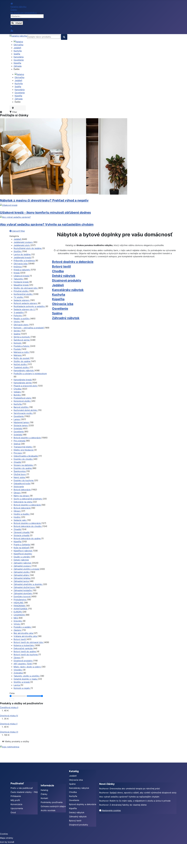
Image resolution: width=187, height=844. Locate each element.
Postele (17, 349)
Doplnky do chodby (23, 459)
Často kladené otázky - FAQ (24, 792)
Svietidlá (18, 428)
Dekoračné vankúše (23, 648)
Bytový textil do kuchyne (26, 654)
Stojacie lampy (21, 425)
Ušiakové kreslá (22, 276)
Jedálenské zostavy (23, 242)
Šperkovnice (20, 471)
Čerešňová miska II (9, 707)
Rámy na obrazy (22, 495)
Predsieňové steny (23, 398)
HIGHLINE (19, 602)
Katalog (44, 790)
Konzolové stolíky (22, 401)
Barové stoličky (21, 407)
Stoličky (18, 251)
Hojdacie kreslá (21, 282)
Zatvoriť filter (18, 231)
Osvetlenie (19, 416)
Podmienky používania (51, 802)
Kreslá (17, 272)
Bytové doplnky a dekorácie (27, 437)
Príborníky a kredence (24, 260)
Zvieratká (18, 673)
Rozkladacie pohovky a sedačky (29, 306)
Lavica (17, 685)
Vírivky (17, 624)
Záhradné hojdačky (23, 590)
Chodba (18, 389)
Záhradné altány (22, 575)
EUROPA (18, 611)
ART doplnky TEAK (23, 663)
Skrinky (17, 330)
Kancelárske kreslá (23, 379)
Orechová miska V (9, 723)
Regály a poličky (22, 318)
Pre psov (18, 453)
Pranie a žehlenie (22, 544)
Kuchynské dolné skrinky (26, 410)
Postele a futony (22, 346)
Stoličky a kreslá (22, 682)
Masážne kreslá (21, 285)
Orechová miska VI (9, 732)
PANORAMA (20, 605)
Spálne (17, 334)
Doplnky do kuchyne (24, 480)
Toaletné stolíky (22, 367)
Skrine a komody (22, 337)
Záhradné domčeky (23, 593)
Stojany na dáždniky (24, 465)
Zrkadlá (17, 462)
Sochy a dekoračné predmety (28, 498)
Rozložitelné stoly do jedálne (28, 248)
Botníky (17, 395)
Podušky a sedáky (23, 627)
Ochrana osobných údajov (53, 806)
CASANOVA (19, 615)
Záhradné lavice (22, 581)
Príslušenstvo (20, 599)
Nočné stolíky (20, 364)
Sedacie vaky (20, 520)
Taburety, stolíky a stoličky (27, 676)
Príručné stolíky (21, 291)
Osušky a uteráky (22, 556)
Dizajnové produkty (23, 660)
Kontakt (44, 798)
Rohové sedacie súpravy (26, 303)
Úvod (13, 812)
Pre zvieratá (20, 440)
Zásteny (18, 630)
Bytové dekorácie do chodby (28, 526)
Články (44, 794)
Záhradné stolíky (22, 572)
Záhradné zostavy (23, 566)
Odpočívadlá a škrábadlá (26, 456)
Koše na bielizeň (22, 547)
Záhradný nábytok (23, 563)
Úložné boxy (20, 474)
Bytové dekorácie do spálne (27, 538)
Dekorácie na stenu (23, 502)
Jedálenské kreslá (22, 257)
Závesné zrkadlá (22, 532)
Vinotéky (18, 670)
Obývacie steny (21, 324)
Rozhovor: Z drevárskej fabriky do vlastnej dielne (123, 805)
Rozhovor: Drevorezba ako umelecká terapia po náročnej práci (129, 788)
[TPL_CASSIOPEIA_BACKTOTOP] (182, 839)
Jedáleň (18, 239)
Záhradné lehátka (22, 578)
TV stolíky (19, 297)
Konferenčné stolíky (23, 294)
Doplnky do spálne (23, 468)
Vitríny (17, 321)
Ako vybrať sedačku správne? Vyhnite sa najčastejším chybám (47, 224)
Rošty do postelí (22, 358)
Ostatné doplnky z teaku (26, 679)
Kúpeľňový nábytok (23, 550)
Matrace (18, 355)
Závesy (17, 657)
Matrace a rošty (22, 352)
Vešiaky (18, 392)
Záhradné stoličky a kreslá (27, 569)
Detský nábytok (21, 560)
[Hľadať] (12, 699)
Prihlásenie (16, 796)
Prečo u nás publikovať (22, 788)
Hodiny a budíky (22, 514)
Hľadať (18, 23)
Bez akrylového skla (24, 633)
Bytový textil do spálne (25, 651)
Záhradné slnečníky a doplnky (28, 584)
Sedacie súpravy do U (24, 309)
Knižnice (18, 266)
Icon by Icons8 (7, 842)
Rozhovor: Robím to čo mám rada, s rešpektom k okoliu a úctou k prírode (134, 800)
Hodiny (17, 517)
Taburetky (19, 279)
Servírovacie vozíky (23, 413)
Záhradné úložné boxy (25, 587)
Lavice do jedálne (22, 254)
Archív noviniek (48, 810)
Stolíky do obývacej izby (26, 288)
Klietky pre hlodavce (24, 450)
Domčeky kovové (22, 596)
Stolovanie (19, 486)
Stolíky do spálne (22, 361)
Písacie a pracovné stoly (26, 385)
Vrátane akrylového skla (26, 636)
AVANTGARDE (21, 608)
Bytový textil (20, 639)
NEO (16, 618)
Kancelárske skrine (23, 382)
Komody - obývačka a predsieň (29, 327)
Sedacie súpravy (22, 300)
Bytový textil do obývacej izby (29, 642)
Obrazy (17, 492)
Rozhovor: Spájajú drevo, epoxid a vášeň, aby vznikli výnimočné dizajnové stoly (137, 792)
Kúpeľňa (18, 541)
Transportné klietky (23, 447)
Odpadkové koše (22, 483)
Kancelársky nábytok (24, 370)
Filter (14, 112)
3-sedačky (19, 312)
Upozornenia (17, 808)
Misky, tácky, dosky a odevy (27, 666)
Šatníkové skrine (22, 340)
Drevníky (18, 621)
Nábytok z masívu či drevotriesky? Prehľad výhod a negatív (44, 200)
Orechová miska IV (9, 715)
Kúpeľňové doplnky (23, 553)
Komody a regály (22, 688)
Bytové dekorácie (22, 489)
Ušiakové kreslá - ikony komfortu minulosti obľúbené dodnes (45, 212)
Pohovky (18, 315)
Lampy (17, 419)
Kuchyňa (18, 404)
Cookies (4, 834)
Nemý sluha (19, 477)
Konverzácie (16, 804)
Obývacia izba (21, 263)
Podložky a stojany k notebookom (30, 373)
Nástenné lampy (22, 422)
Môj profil (15, 800)
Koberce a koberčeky (24, 645)
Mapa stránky (6, 838)
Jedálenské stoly (22, 245)
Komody (18, 343)
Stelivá (17, 443)
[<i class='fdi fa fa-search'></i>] (64, 37)
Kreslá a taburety (22, 269)
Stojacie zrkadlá (22, 535)
